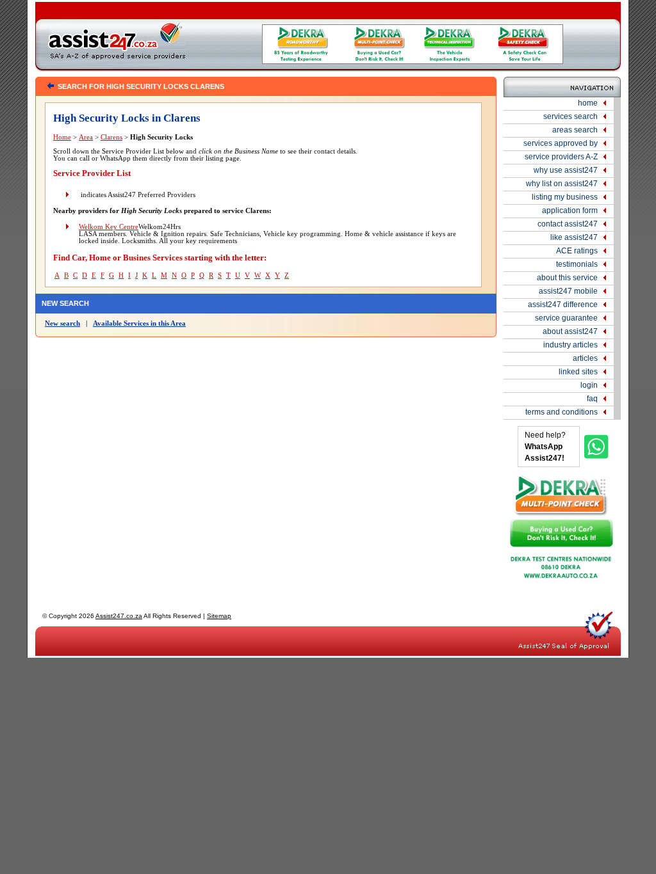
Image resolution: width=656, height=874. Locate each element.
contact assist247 (567, 223)
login (589, 385)
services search (570, 116)
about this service (567, 277)
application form (570, 210)
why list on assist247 (562, 183)
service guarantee (566, 318)
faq (592, 398)
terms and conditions (561, 412)
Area (86, 137)
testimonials (577, 264)
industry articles (570, 344)
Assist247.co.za (118, 615)
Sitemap (219, 615)
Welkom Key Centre (108, 226)
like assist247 (574, 237)
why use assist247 (566, 170)
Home (62, 137)
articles (585, 358)
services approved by (560, 143)
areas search (575, 129)
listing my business (565, 197)
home (588, 103)
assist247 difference (563, 304)
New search (62, 323)
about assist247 (570, 331)
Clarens (111, 137)
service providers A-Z (561, 156)
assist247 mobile (568, 291)
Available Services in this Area (139, 323)
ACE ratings (577, 250)
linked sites (578, 371)
